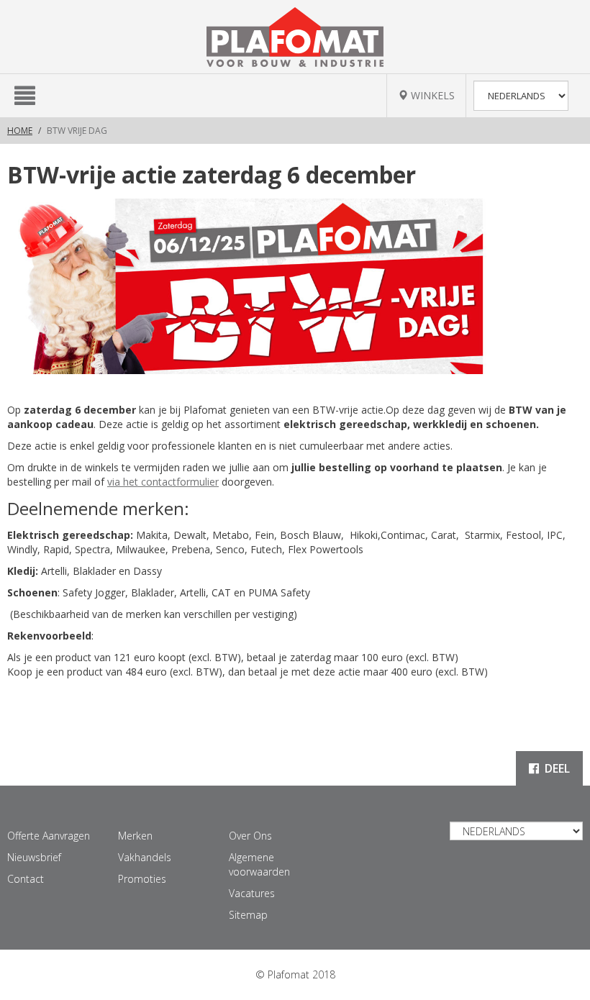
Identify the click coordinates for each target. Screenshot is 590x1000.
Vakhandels (144, 857)
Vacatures (252, 893)
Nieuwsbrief (34, 857)
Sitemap (248, 915)
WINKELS (431, 95)
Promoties (142, 879)
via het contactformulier (163, 481)
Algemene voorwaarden (259, 864)
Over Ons (250, 835)
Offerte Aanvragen (48, 835)
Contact (25, 879)
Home (19, 130)
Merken (135, 835)
